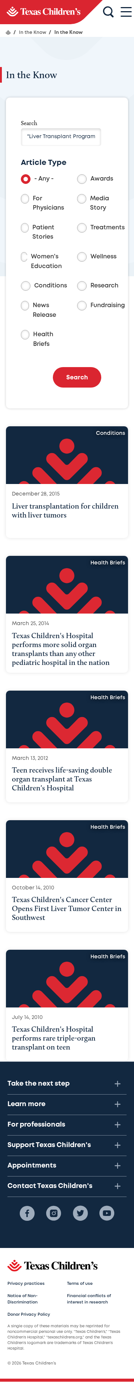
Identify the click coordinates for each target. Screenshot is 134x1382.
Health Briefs (43, 339)
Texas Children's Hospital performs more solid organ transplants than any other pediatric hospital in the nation (61, 649)
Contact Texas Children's (49, 1186)
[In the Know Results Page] (51, 12)
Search (29, 123)
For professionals (36, 1125)
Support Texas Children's (49, 1145)
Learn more (26, 1104)
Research (104, 286)
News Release (44, 310)
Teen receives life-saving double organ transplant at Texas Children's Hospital (62, 778)
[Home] (8, 32)
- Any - (44, 179)
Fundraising (107, 305)
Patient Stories (43, 232)
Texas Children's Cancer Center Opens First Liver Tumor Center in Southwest (67, 908)
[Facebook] (27, 1213)
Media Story (99, 203)
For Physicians (48, 203)
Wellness (103, 256)
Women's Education (46, 261)
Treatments (107, 227)
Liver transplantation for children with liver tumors (65, 510)
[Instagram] (53, 1213)
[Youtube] (107, 1213)
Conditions (50, 286)
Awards (101, 179)
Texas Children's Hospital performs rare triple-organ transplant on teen (54, 1038)
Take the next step (38, 1084)
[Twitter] (80, 1213)
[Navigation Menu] (126, 12)
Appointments (31, 1166)
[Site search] (108, 12)
